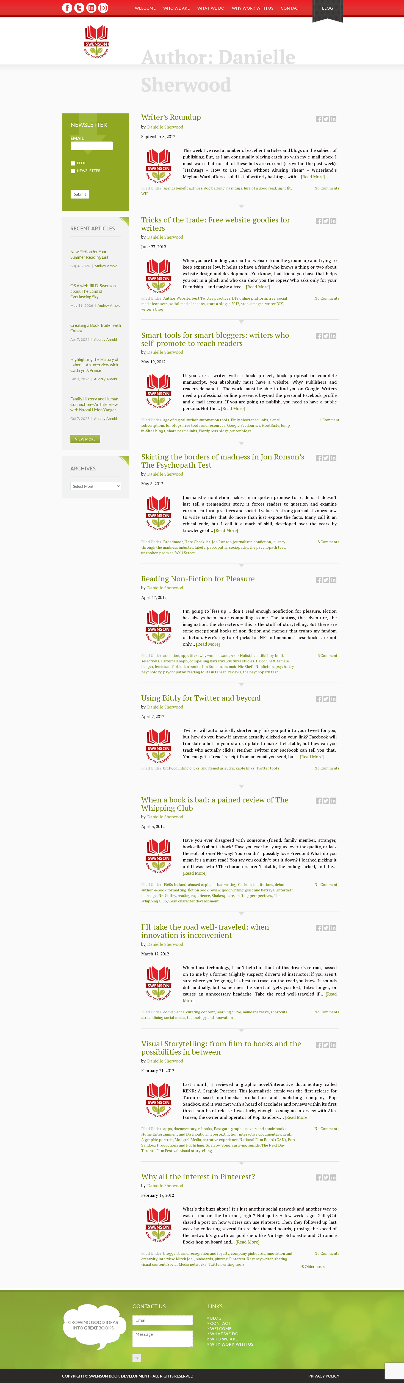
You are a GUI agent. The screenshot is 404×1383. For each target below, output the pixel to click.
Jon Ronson (222, 541)
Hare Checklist (197, 541)
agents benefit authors (182, 188)
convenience (173, 1011)
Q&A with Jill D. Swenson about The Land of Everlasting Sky (93, 291)
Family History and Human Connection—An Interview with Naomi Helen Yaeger (94, 404)
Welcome (145, 8)
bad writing (226, 884)
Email (77, 138)
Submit (80, 194)
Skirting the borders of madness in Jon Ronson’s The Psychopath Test (222, 460)
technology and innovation (210, 1017)
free (272, 298)
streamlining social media (163, 1017)
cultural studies (240, 660)
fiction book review (204, 890)
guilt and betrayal (260, 890)
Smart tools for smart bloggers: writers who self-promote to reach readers (215, 339)
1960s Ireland (174, 884)
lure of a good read (260, 188)
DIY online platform (249, 298)
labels (200, 547)
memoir (229, 666)
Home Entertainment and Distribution (174, 1134)
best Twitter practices (211, 298)
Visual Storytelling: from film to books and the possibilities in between (221, 1047)
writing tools (233, 1264)
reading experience (194, 895)
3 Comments (328, 655)
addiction (171, 655)
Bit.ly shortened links (249, 419)
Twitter (214, 1264)
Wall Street (185, 552)
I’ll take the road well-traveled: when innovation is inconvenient (205, 931)
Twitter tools (267, 768)
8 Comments (328, 541)
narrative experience (220, 1139)
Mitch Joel (185, 1258)
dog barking (214, 188)
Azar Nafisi (240, 655)
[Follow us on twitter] (79, 12)
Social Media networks (186, 1264)
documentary (185, 1128)
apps (167, 1128)
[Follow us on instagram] (103, 12)
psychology (151, 671)
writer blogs (240, 430)
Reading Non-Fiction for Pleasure (198, 578)
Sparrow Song (218, 1145)
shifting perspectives (254, 895)
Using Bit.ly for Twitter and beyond (201, 698)
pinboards (204, 1258)
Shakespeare (223, 895)
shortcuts (278, 1011)
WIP (145, 193)
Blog (327, 8)
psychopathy (174, 671)
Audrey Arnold (106, 266)
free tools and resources (204, 425)
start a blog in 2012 (222, 303)
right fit (284, 188)
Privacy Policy (323, 1376)
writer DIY (274, 303)
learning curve (229, 1011)
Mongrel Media (188, 1139)
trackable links (241, 768)
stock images (252, 303)
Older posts (314, 1266)
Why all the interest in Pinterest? (198, 1176)
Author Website (176, 298)
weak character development (193, 901)
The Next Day (272, 1145)
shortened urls (214, 768)
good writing (232, 890)
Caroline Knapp (174, 660)
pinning (221, 1258)
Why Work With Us (252, 8)
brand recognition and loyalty (203, 1253)
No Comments (326, 188)
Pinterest (237, 1258)
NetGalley (167, 895)
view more (85, 439)
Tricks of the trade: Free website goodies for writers (215, 223)
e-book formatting (170, 890)
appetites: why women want (205, 655)
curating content (200, 1011)
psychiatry (284, 666)
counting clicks (186, 768)
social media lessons (187, 303)
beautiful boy (262, 655)
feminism (162, 666)
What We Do (211, 8)
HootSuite (270, 425)
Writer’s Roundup (171, 117)
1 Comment (329, 419)
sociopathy (238, 547)
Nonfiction (264, 666)
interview (166, 1258)
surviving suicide (246, 1145)
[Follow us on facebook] (67, 12)
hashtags (234, 188)
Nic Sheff (246, 666)
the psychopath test (267, 547)
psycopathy (217, 547)
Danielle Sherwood (165, 127)
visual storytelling (196, 1150)
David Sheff (265, 660)
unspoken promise (157, 552)
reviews (234, 671)
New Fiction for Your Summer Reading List (89, 254)
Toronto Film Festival (160, 1150)
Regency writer (260, 1258)
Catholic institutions (255, 884)
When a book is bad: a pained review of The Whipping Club (215, 803)
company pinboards (248, 1253)
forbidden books (186, 666)
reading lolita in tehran (206, 671)
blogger (170, 1253)
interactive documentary (260, 1134)
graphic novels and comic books (258, 1128)
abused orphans (201, 884)
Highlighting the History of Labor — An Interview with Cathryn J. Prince (94, 365)
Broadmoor (173, 541)
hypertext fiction (222, 1134)
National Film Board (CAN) (262, 1139)
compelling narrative (207, 660)
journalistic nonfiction (252, 541)
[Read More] (313, 177)
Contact (290, 8)
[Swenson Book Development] (96, 41)
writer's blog (152, 309)
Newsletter (88, 170)
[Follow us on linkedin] (91, 12)
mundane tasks (256, 1011)
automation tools (214, 419)
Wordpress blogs (214, 430)
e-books (205, 1128)
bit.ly (167, 768)
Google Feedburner (243, 425)
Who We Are (176, 8)
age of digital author (180, 419)
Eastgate (221, 1128)
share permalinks (182, 430)
